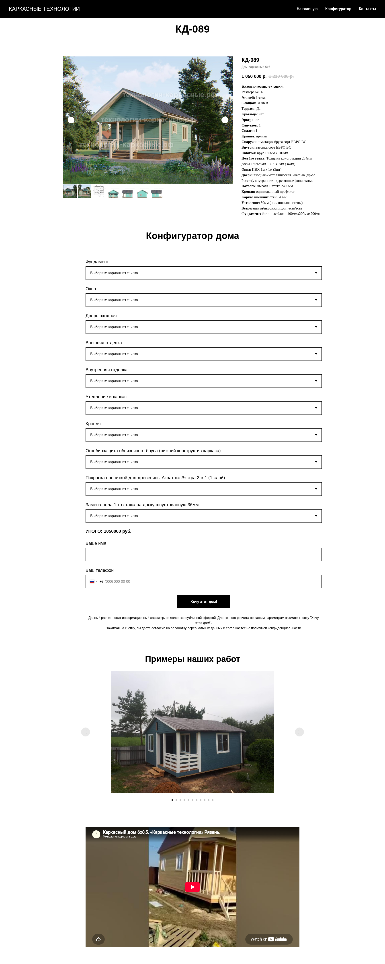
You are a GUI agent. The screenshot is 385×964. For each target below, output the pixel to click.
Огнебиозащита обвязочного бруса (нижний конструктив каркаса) (153, 450)
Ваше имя (96, 543)
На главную (307, 9)
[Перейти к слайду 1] (172, 800)
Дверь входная (101, 315)
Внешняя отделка (104, 342)
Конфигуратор (338, 9)
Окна (91, 288)
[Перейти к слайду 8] (200, 800)
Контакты (367, 9)
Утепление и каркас (106, 396)
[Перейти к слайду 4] (184, 800)
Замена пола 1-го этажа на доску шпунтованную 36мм (142, 504)
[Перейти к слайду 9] (204, 800)
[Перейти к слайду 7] (196, 800)
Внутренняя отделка (106, 369)
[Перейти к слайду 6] (192, 800)
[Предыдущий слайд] (71, 120)
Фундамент (97, 261)
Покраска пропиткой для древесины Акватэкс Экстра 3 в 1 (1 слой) (155, 477)
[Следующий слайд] (224, 120)
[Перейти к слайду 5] (188, 800)
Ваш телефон (100, 570)
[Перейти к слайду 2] (176, 800)
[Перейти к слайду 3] (180, 800)
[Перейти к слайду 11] (212, 800)
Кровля (93, 423)
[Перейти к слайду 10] (208, 800)
